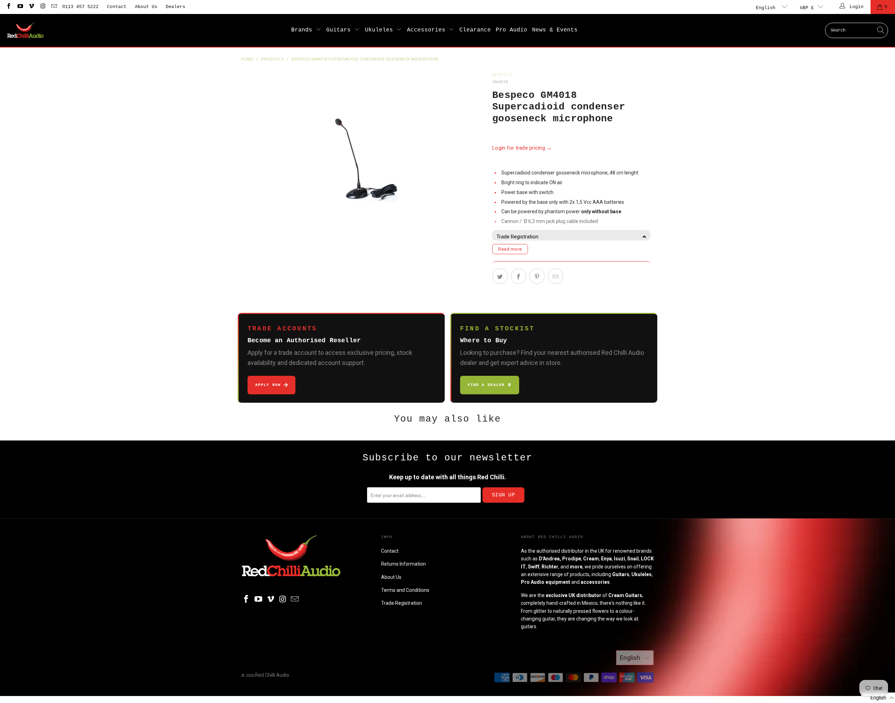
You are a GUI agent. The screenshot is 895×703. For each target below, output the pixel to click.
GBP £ (807, 7)
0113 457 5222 (80, 6)
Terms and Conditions (405, 590)
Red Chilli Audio (272, 675)
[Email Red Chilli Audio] (54, 6)
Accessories (428, 30)
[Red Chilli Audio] (25, 30)
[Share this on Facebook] (518, 276)
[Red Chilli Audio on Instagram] (42, 6)
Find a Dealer (486, 385)
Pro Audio (511, 30)
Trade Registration (401, 603)
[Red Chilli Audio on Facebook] (8, 6)
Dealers (175, 6)
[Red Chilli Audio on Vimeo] (31, 6)
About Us (146, 6)
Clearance (475, 30)
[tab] (571, 237)
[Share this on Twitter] (500, 276)
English (767, 7)
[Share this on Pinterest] (537, 276)
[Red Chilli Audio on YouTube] (19, 6)
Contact (117, 6)
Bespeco (502, 74)
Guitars (340, 30)
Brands (303, 30)
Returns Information (403, 564)
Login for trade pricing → (522, 148)
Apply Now (268, 385)
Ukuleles (380, 30)
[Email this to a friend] (555, 276)
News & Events (555, 30)
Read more (510, 249)
